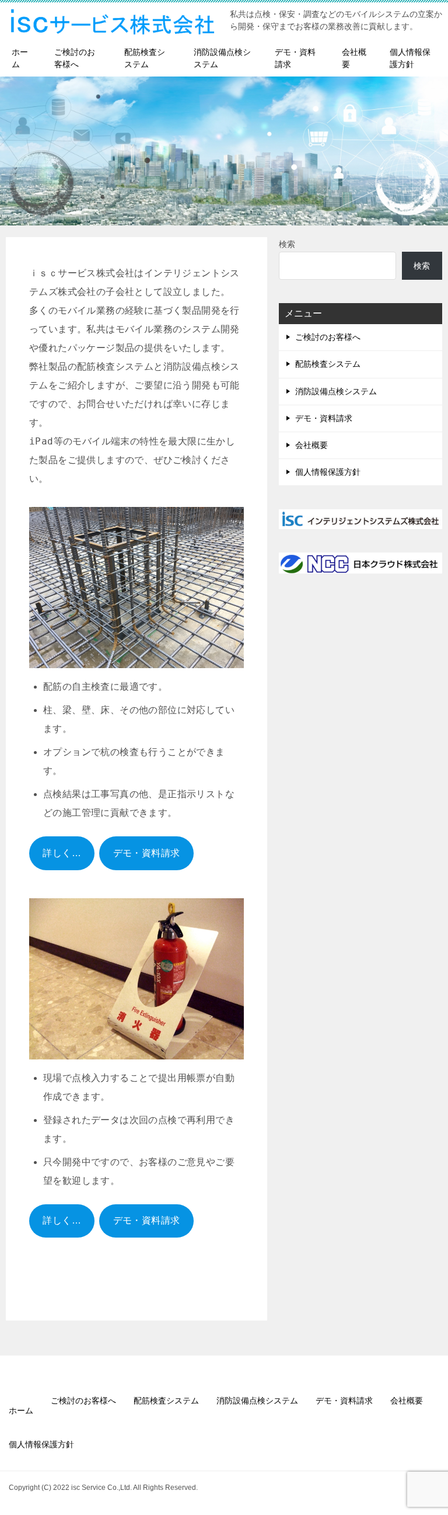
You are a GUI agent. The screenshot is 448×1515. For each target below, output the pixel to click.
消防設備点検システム (222, 58)
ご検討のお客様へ (74, 58)
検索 (287, 244)
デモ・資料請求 (295, 58)
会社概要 (354, 58)
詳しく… (62, 853)
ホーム (20, 58)
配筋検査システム (144, 58)
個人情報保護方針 (410, 58)
